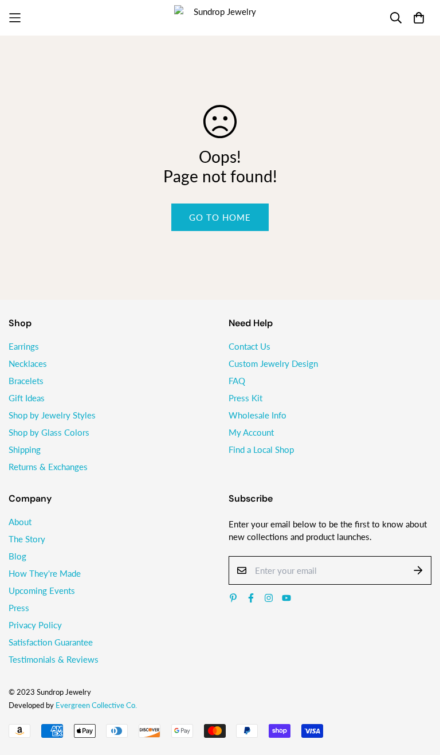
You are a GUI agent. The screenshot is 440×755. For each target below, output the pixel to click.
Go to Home (220, 217)
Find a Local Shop (261, 449)
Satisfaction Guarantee (51, 642)
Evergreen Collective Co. (96, 705)
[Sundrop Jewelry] (220, 18)
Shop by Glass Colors (49, 432)
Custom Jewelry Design (273, 363)
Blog (17, 556)
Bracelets (26, 380)
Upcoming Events (42, 590)
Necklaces (28, 363)
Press (19, 608)
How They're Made (45, 573)
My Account (251, 432)
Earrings (24, 346)
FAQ (237, 380)
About (20, 522)
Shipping (25, 449)
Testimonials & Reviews (54, 659)
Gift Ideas (27, 398)
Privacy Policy (35, 625)
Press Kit (245, 398)
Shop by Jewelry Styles (52, 415)
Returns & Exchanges (48, 466)
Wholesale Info (257, 415)
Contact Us (249, 346)
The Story (27, 539)
